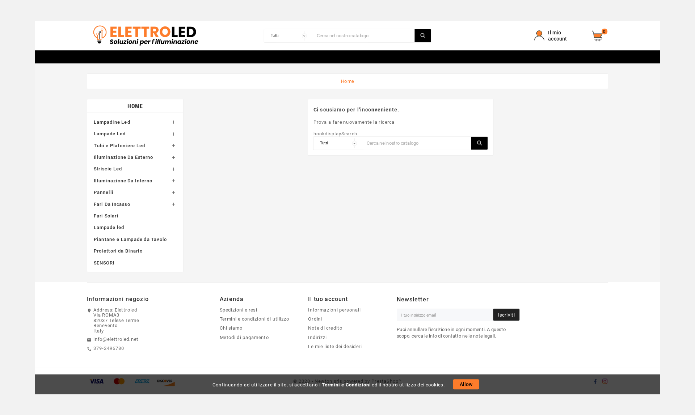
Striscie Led (108, 168)
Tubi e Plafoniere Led (119, 145)
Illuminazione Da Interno (123, 180)
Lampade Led (110, 133)
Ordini (315, 319)
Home (135, 105)
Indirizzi (317, 337)
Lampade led (109, 227)
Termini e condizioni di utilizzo (255, 319)
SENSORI (104, 262)
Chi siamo (231, 328)
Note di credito (325, 328)
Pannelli (104, 192)
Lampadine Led (112, 121)
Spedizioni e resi (238, 309)
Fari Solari (106, 215)
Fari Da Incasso (112, 204)
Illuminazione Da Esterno (123, 157)
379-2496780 (109, 348)
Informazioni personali (334, 309)
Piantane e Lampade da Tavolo (130, 239)
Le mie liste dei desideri (335, 346)
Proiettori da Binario (118, 250)
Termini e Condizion (345, 384)
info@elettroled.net (115, 339)
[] (422, 35)
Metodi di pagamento (244, 337)
